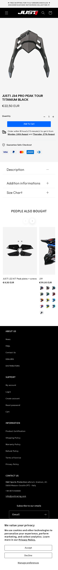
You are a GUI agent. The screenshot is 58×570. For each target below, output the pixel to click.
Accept (28, 547)
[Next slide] (32, 221)
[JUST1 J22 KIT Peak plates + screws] (20, 251)
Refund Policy (12, 451)
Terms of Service (13, 457)
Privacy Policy (12, 464)
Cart (8, 411)
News (8, 339)
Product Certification (15, 431)
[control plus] (54, 117)
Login (8, 392)
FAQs (8, 346)
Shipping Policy (13, 438)
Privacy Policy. (27, 539)
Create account (13, 398)
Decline (28, 555)
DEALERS (10, 359)
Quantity (6, 116)
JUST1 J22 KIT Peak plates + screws (20, 278)
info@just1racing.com (16, 496)
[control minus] (44, 117)
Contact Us (11, 352)
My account (11, 385)
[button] (6, 12)
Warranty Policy (13, 444)
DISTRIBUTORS (13, 366)
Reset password (13, 405)
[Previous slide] (25, 221)
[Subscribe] (45, 514)
